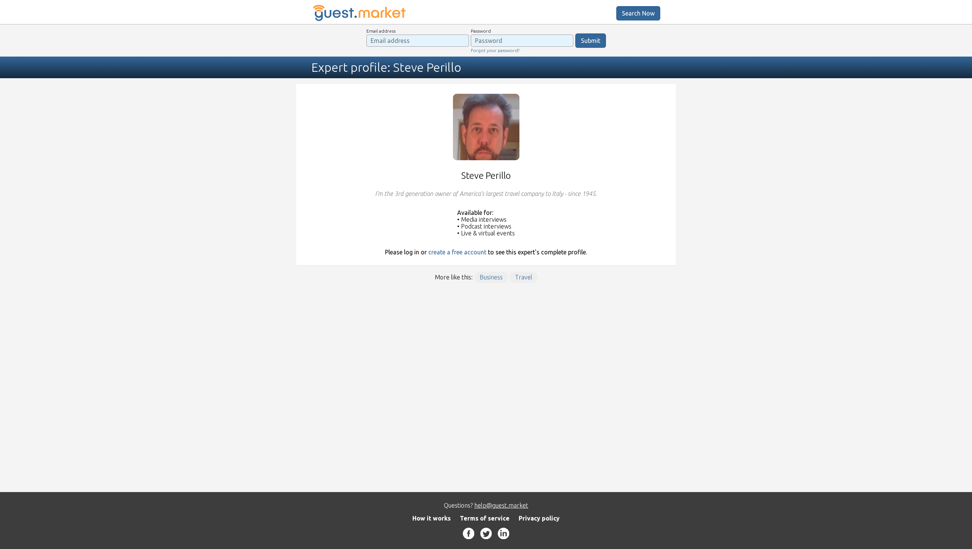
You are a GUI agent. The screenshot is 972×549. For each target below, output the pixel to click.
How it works (431, 518)
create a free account (457, 252)
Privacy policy (539, 518)
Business (491, 277)
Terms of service (485, 518)
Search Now (638, 13)
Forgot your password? (495, 50)
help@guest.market (501, 505)
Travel (523, 277)
